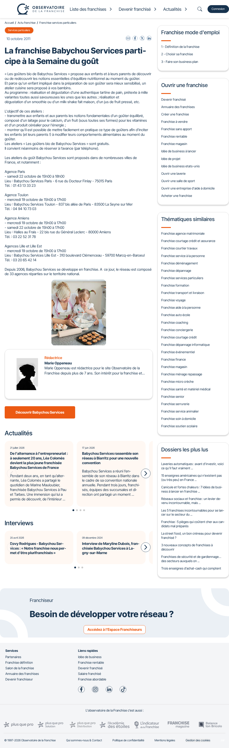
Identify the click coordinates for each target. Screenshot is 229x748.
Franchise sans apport (176, 129)
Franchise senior (172, 396)
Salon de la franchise (19, 668)
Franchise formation (175, 285)
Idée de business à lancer (178, 151)
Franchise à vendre (174, 121)
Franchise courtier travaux (179, 248)
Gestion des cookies (198, 740)
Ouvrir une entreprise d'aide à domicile (188, 188)
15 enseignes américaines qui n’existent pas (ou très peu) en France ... (191, 478)
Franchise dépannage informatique (185, 344)
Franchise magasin (174, 144)
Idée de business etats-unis (180, 166)
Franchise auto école (175, 315)
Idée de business (90, 657)
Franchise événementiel (178, 352)
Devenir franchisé (173, 99)
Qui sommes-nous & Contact (84, 740)
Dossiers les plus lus (184, 449)
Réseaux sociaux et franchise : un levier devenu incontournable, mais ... (191, 501)
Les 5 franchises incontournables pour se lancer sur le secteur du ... (192, 512)
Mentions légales (165, 740)
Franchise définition (19, 662)
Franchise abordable (92, 679)
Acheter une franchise (176, 196)
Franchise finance (173, 359)
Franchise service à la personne (183, 256)
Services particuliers (19, 30)
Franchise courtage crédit (179, 337)
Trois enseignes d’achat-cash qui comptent (191, 568)
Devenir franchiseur (19, 679)
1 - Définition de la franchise (180, 47)
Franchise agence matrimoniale (183, 233)
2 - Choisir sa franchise (177, 54)
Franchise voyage (173, 300)
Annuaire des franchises (178, 107)
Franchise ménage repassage (181, 374)
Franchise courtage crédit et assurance (188, 241)
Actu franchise (27, 22)
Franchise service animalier (180, 411)
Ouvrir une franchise (184, 85)
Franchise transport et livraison (182, 293)
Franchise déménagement (179, 263)
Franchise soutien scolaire (179, 426)
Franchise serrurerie (175, 404)
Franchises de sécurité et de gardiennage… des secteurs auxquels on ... (191, 559)
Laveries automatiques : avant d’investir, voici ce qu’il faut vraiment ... (192, 466)
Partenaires (13, 657)
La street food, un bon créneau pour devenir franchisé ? (191, 535)
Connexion (218, 9)
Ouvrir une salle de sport (178, 181)
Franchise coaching (174, 322)
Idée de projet (170, 159)
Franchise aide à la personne (181, 307)
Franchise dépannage (176, 270)
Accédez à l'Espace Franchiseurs (114, 629)
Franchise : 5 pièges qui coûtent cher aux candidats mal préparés (192, 524)
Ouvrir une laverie (173, 173)
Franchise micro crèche (177, 381)
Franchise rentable (174, 136)
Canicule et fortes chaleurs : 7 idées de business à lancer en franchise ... (191, 489)
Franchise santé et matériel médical (185, 389)
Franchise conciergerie (177, 330)
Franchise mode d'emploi (190, 32)
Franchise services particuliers (57, 22)
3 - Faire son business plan (179, 62)
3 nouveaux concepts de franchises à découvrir (187, 547)
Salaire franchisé (89, 674)
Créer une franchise (175, 114)
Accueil (9, 22)
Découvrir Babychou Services (40, 412)
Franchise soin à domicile (178, 419)
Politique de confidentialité (128, 740)
